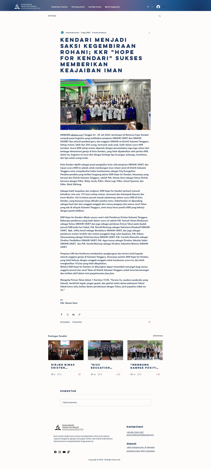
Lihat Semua (158, 336)
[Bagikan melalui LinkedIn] (73, 314)
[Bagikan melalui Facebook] (61, 314)
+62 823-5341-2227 (135, 432)
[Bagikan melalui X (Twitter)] (67, 314)
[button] (160, 16)
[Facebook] (55, 452)
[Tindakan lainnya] (149, 32)
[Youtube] (64, 452)
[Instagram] (59, 452)
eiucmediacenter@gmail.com (140, 435)
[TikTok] (68, 452)
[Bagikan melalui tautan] (79, 314)
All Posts (52, 15)
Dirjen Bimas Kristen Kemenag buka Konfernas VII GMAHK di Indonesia (64, 366)
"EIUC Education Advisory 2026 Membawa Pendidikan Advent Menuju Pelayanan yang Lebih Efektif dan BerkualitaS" (105, 366)
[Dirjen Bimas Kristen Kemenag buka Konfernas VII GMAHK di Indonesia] (66, 350)
